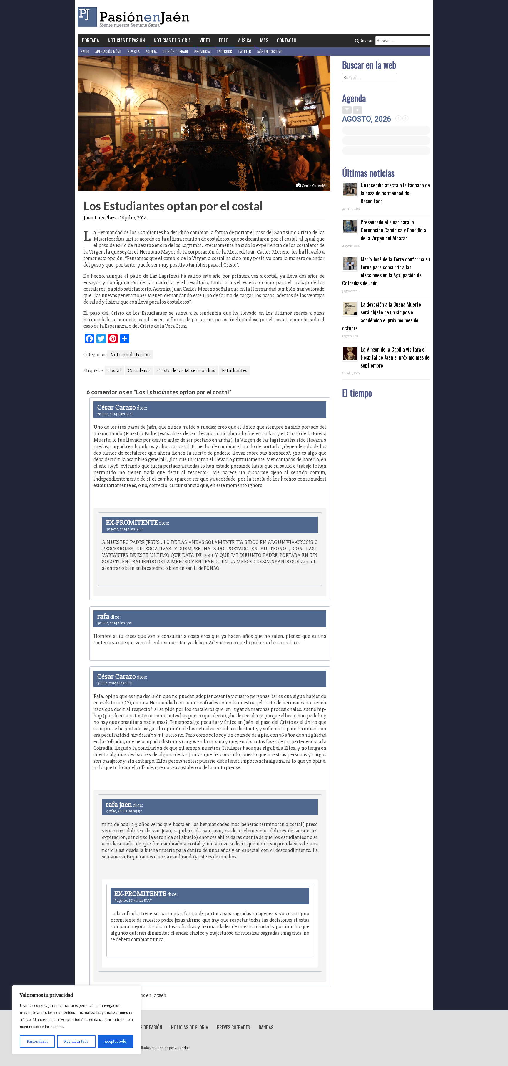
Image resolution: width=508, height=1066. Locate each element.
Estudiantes (234, 370)
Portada (90, 40)
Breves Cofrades (233, 1027)
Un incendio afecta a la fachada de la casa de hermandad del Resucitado (395, 193)
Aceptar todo (115, 1041)
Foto (223, 40)
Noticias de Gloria (172, 40)
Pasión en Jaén (135, 17)
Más (264, 40)
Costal (114, 370)
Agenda (151, 51)
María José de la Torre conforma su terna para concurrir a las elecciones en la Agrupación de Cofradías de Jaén (386, 271)
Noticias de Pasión (126, 40)
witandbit (182, 1048)
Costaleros (139, 370)
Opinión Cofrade (175, 51)
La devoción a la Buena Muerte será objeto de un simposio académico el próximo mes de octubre (381, 316)
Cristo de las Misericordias (186, 370)
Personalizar (37, 1041)
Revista (134, 51)
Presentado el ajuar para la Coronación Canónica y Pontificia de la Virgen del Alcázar (393, 230)
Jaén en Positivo (270, 51)
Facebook (224, 51)
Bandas (266, 1027)
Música (244, 40)
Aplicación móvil (108, 51)
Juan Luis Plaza (100, 217)
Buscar (365, 41)
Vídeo (205, 40)
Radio (85, 51)
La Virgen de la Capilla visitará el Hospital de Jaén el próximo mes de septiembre (395, 357)
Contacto (286, 40)
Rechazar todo (76, 1041)
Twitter (244, 51)
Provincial (202, 51)
